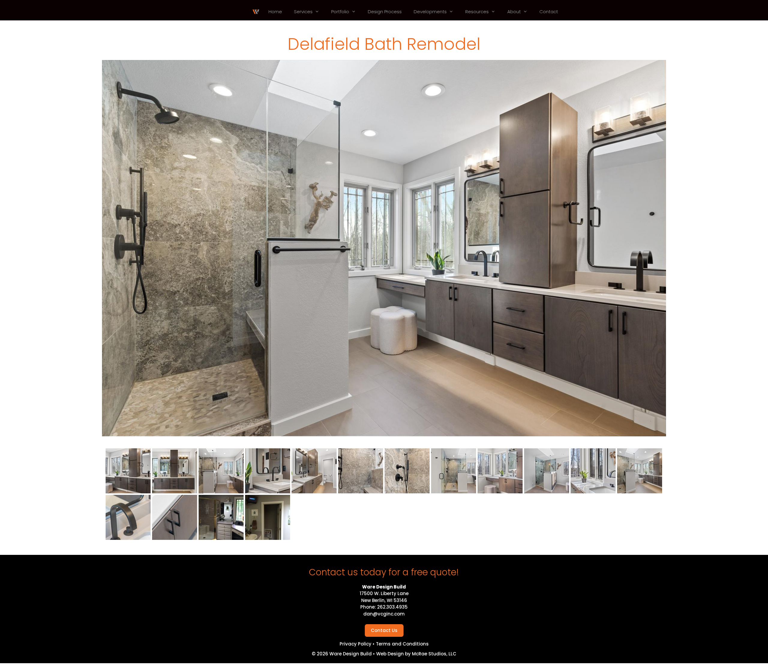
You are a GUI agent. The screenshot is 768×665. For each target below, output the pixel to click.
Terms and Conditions (402, 644)
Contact (548, 11)
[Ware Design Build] (255, 11)
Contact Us (384, 630)
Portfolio (340, 11)
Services (303, 11)
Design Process (385, 11)
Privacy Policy (356, 644)
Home (275, 11)
